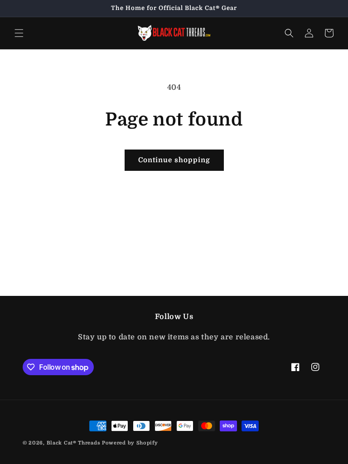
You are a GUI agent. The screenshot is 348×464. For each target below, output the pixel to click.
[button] (19, 33)
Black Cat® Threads (74, 443)
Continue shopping (174, 160)
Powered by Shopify (130, 443)
